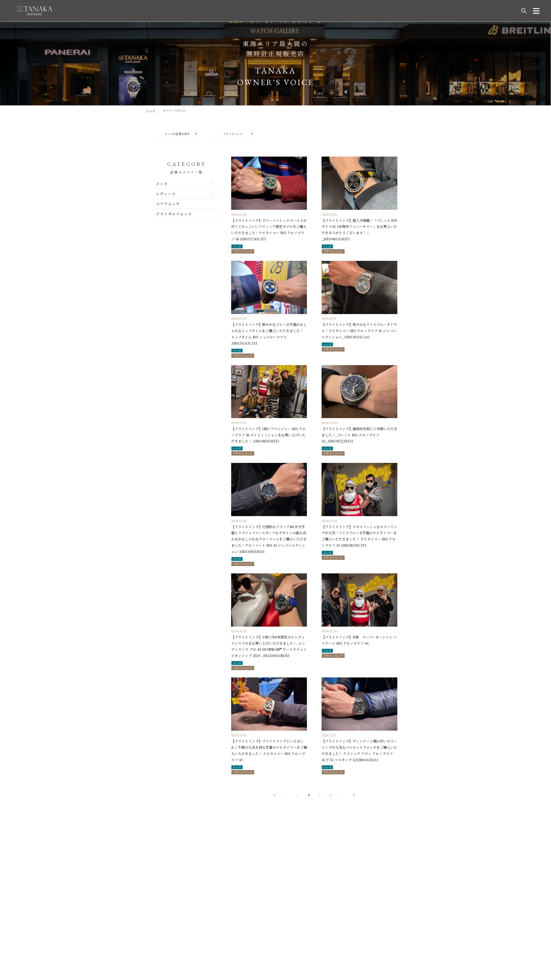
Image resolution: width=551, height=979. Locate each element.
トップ (150, 110)
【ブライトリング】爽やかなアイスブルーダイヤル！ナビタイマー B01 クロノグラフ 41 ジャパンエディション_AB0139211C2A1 (359, 330)
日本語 (291, 908)
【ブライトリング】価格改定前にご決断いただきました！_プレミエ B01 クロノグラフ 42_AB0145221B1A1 (359, 435)
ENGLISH (259, 908)
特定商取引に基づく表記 (177, 848)
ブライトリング (242, 251)
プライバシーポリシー (179, 852)
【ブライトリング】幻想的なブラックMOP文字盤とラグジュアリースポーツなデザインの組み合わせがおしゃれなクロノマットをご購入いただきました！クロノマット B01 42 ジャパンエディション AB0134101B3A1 (269, 539)
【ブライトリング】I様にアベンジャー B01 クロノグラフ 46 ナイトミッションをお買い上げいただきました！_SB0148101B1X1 (268, 435)
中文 (276, 908)
